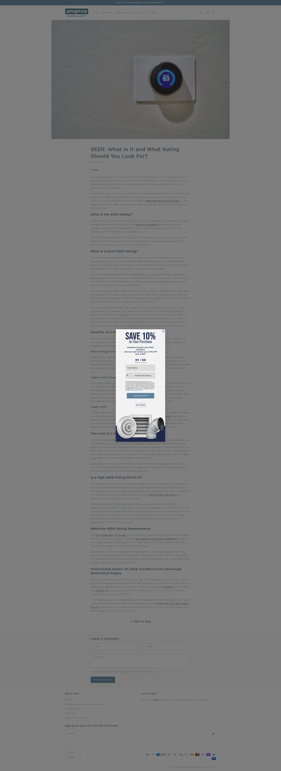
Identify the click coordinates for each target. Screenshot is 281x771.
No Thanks (140, 405)
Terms (140, 390)
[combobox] (130, 375)
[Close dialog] (163, 331)
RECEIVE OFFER (140, 396)
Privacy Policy (134, 390)
